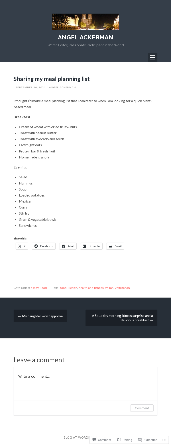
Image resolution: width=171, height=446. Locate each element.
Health (72, 288)
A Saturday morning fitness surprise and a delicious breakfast (122, 318)
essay (35, 288)
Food (43, 288)
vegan (109, 288)
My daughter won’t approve (40, 316)
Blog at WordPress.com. (85, 437)
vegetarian (122, 288)
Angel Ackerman (85, 37)
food (63, 288)
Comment (142, 408)
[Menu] (152, 57)
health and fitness (91, 288)
